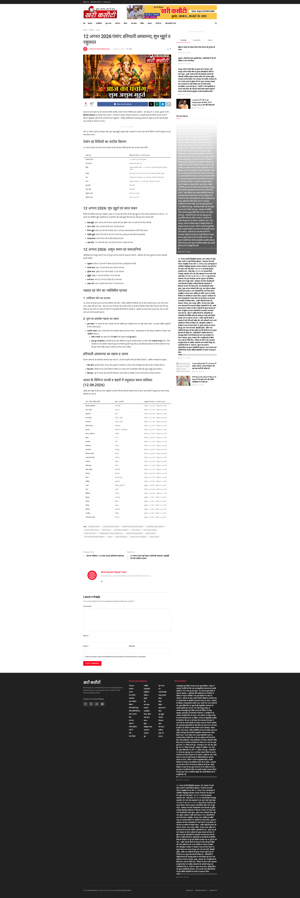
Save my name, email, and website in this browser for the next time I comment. (116, 657)
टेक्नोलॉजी (147, 689)
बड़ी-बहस (146, 717)
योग (160, 689)
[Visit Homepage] (100, 12)
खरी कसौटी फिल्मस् (134, 711)
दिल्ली (145, 698)
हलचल (150, 23)
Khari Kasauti (92, 890)
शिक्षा (160, 711)
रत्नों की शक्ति (163, 692)
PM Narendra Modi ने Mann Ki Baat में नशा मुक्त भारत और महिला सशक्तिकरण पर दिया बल (204, 379)
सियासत (161, 720)
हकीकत (161, 730)
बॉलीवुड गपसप (148, 727)
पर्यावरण (146, 708)
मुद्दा (145, 736)
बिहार (145, 724)
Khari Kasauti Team (125, 890)
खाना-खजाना (133, 714)
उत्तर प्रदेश (132, 695)
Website (132, 646)
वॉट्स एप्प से (162, 708)
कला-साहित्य (132, 701)
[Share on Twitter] (151, 104)
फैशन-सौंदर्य (147, 714)
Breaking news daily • (111, 526)
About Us (86, 2)
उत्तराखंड (131, 698)
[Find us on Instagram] (96, 704)
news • (110, 537)
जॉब (130, 733)
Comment (87, 606)
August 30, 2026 (184, 252)
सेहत (160, 724)
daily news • (106, 530)
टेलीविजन (146, 692)
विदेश (160, 701)
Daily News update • (121, 530)
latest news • (151, 533)
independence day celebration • (111, 533)
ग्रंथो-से (131, 723)
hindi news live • (90, 533)
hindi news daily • (150, 530)
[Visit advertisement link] (172, 12)
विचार (125, 23)
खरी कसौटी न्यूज (133, 708)
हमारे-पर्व (161, 733)
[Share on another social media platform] (168, 104)
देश (145, 701)
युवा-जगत (108, 23)
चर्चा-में (131, 730)
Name (86, 635)
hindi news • (136, 530)
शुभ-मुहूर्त (98, 30)
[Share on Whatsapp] (157, 104)
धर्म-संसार (134, 23)
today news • (154, 537)
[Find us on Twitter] (91, 704)
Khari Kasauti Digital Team (100, 49)
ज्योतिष (146, 686)
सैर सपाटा (161, 727)
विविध (142, 23)
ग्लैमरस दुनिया (133, 727)
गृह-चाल (131, 720)
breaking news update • (155, 526)
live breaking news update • (94, 537)
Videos (158, 23)
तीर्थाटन (146, 695)
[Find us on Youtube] (102, 704)
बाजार (145, 720)
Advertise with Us (96, 2)
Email (86, 646)
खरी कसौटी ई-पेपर (170, 23)
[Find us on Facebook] (85, 704)
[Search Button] (216, 23)
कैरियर (131, 704)
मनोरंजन (117, 23)
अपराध (131, 692)
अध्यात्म (131, 689)
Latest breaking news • (134, 533)
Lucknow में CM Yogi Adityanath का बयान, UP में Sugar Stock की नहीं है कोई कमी (203, 102)
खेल (130, 717)
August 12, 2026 (118, 49)
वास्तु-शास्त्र (162, 695)
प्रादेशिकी (99, 23)
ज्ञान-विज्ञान (132, 736)
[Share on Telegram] (162, 104)
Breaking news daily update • (133, 526)
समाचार (90, 23)
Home (85, 30)
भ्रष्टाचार (146, 730)
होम (84, 23)
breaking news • (95, 526)
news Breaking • (122, 537)
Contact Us (107, 2)
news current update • (138, 537)
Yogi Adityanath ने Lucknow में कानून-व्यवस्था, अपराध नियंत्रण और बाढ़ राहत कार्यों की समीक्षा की (204, 365)
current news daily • (91, 530)
